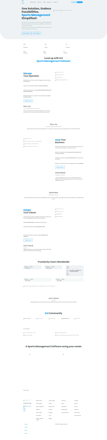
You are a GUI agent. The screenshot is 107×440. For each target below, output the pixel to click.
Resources (49, 2)
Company (55, 2)
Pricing (44, 2)
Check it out (28, 240)
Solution (39, 2)
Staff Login (74, 2)
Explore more (28, 101)
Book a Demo (79, 2)
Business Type (32, 2)
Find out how (59, 167)
